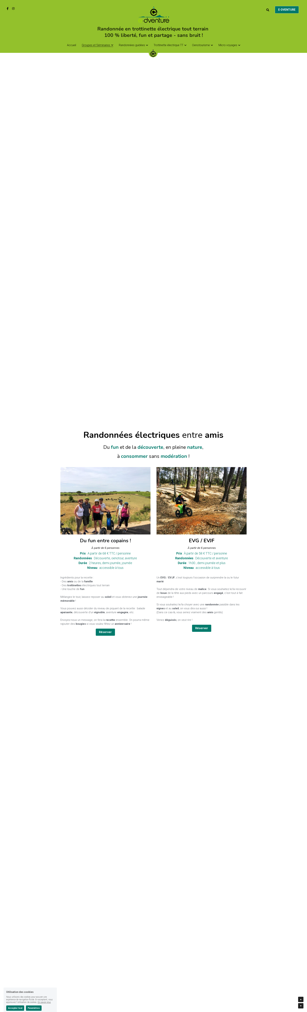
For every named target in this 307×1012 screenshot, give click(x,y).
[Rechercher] (267, 10)
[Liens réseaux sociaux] (8, 8)
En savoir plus (44, 983)
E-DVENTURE (286, 9)
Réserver (105, 632)
